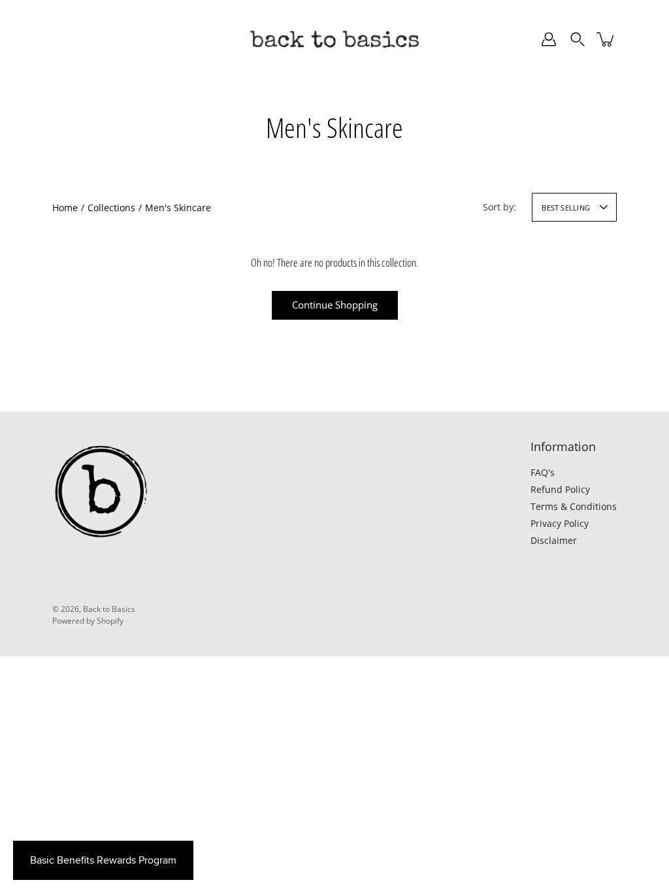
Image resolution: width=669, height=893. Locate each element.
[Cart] (606, 39)
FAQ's (542, 472)
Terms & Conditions (573, 506)
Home (65, 207)
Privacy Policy (559, 523)
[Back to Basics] (334, 39)
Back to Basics (109, 609)
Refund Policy (560, 489)
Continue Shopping (335, 305)
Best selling (566, 207)
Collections (111, 207)
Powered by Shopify (87, 620)
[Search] (577, 39)
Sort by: (499, 207)
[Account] (548, 39)
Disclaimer (553, 540)
